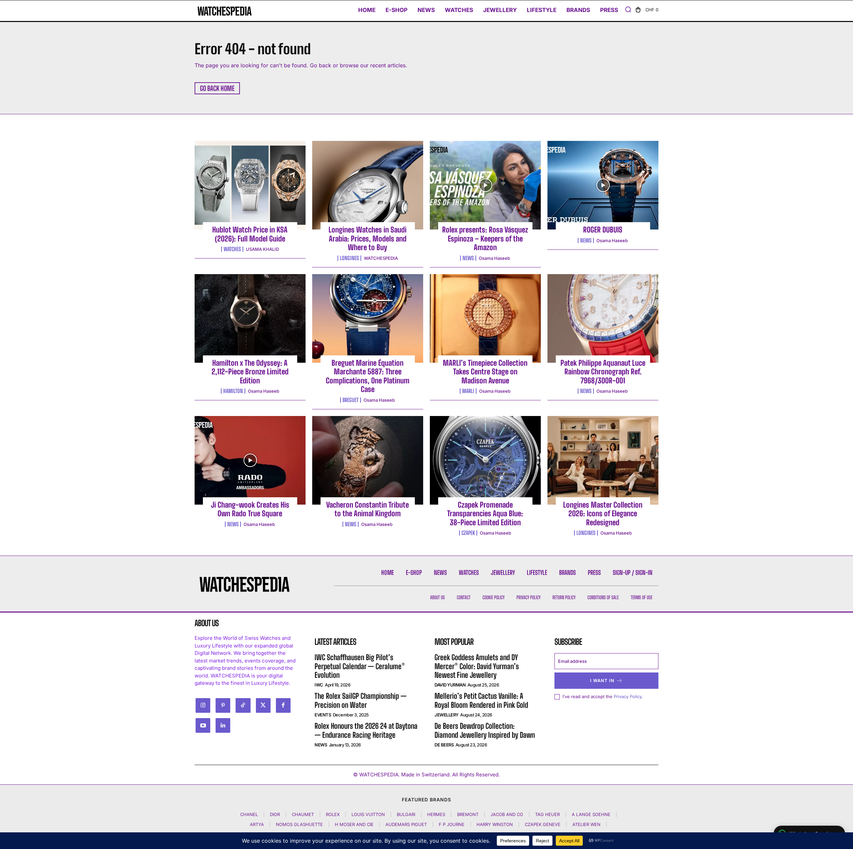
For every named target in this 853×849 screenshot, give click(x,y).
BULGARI (406, 814)
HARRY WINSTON (494, 824)
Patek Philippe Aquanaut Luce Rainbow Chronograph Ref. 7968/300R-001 (602, 371)
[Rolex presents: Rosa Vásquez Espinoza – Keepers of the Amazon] (485, 185)
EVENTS (323, 714)
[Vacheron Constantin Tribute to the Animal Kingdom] (367, 460)
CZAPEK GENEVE (542, 824)
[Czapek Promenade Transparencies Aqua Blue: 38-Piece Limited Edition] (485, 460)
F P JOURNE (451, 824)
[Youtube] (203, 725)
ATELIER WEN (586, 824)
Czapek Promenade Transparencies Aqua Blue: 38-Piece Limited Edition (485, 513)
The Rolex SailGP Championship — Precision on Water (361, 700)
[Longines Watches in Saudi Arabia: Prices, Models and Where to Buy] (367, 185)
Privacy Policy (627, 696)
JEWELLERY (446, 714)
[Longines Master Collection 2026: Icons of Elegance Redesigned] (602, 460)
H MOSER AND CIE (354, 824)
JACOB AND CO (506, 814)
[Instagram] (203, 705)
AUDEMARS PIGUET (406, 824)
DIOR (275, 814)
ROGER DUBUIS (602, 229)
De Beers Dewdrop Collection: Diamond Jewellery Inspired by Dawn (484, 730)
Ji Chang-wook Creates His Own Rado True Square (250, 509)
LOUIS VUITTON (368, 814)
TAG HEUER (547, 814)
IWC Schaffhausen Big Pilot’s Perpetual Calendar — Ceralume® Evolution (360, 666)
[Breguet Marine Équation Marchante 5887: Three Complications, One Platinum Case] (367, 318)
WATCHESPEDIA (381, 258)
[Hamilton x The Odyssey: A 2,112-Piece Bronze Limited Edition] (250, 318)
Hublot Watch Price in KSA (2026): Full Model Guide (250, 234)
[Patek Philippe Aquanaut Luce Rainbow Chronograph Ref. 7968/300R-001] (602, 318)
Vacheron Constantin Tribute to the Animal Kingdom (367, 509)
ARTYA (257, 824)
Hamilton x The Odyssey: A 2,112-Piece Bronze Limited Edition (250, 371)
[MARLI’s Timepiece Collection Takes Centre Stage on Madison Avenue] (485, 318)
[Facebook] (283, 705)
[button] (628, 9)
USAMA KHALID (262, 249)
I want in (602, 680)
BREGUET (351, 400)
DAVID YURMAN (449, 684)
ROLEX (333, 814)
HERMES (436, 814)
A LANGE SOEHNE (591, 814)
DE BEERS (443, 744)
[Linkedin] (223, 725)
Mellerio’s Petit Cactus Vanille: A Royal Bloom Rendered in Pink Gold (481, 700)
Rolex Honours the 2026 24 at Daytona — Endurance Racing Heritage (366, 730)
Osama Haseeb (494, 258)
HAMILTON (233, 391)
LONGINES (349, 258)
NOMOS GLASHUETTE (299, 824)
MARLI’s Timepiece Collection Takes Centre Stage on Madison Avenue (485, 371)
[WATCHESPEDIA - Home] (225, 11)
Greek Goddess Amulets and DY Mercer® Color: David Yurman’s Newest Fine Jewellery (476, 666)
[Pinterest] (223, 705)
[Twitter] (263, 705)
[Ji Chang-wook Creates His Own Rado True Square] (250, 460)
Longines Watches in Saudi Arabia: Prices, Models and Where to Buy (368, 238)
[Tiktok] (243, 705)
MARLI (468, 391)
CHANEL (249, 814)
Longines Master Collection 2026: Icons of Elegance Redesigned (602, 513)
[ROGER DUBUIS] (602, 185)
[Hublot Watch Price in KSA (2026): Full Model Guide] (250, 185)
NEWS (468, 258)
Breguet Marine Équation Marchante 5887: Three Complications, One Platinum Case (368, 376)
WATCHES (232, 249)
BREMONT (467, 814)
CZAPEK (468, 533)
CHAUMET (303, 814)
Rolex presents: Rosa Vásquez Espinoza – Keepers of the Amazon (485, 238)
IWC (319, 684)
